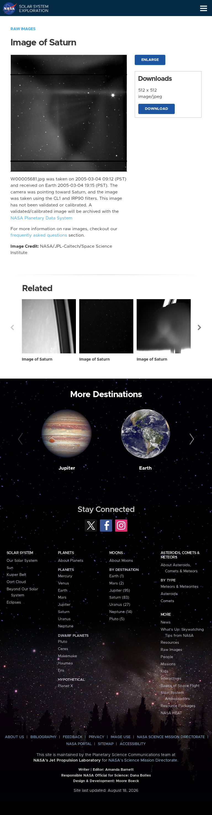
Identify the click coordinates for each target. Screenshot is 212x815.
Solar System (20, 553)
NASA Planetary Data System (41, 218)
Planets (66, 553)
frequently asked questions (38, 235)
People (167, 657)
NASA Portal (79, 744)
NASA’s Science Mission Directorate (142, 760)
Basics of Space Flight (180, 686)
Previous (12, 327)
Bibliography (43, 737)
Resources (170, 643)
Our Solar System (22, 561)
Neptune (65, 626)
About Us (14, 737)
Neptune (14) (120, 612)
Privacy (96, 737)
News (166, 622)
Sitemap (105, 744)
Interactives (171, 679)
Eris (61, 670)
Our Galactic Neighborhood (30, 21)
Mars (62, 597)
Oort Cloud (16, 582)
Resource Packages (178, 706)
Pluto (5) (116, 619)
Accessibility (133, 744)
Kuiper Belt (16, 575)
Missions (168, 664)
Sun (10, 568)
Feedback (72, 737)
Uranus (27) (119, 605)
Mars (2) (116, 583)
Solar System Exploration (30, 8)
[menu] (203, 8)
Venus (63, 583)
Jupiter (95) (119, 591)
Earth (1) (116, 576)
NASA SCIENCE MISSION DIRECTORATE (171, 737)
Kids (164, 671)
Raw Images (22, 29)
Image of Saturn (37, 359)
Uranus (64, 619)
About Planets (70, 561)
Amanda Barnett (119, 770)
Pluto (62, 642)
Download (156, 109)
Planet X (65, 686)
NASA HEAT (171, 713)
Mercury (65, 576)
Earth (145, 468)
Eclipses (14, 602)
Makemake (67, 656)
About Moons (121, 561)
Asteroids (169, 594)
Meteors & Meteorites (179, 587)
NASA (7, 8)
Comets (167, 601)
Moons (116, 553)
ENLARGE (150, 60)
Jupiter (67, 468)
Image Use (121, 737)
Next (200, 327)
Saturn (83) (119, 597)
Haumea (65, 663)
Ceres (63, 649)
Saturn (64, 612)
